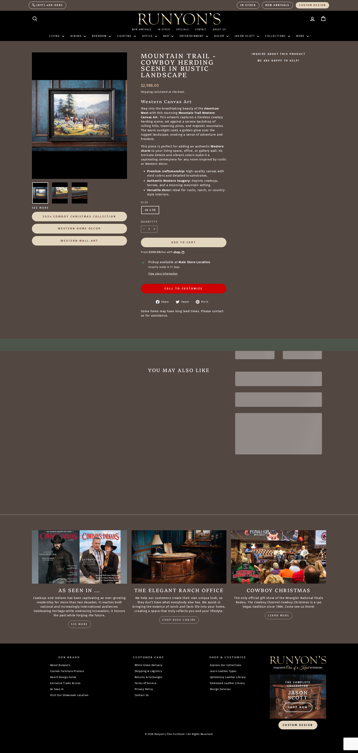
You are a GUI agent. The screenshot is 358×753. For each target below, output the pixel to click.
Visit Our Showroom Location (69, 695)
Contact (201, 29)
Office (148, 36)
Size (145, 202)
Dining (76, 36)
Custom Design (312, 5)
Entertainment (192, 36)
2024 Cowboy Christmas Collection (79, 216)
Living (55, 36)
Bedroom (100, 36)
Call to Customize (183, 288)
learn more (278, 615)
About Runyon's (60, 665)
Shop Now (298, 707)
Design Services (220, 689)
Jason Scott (245, 36)
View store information (163, 273)
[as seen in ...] (79, 557)
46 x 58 (150, 210)
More (301, 36)
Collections (276, 36)
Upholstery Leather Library (228, 677)
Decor (219, 36)
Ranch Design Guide (63, 677)
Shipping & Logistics (148, 671)
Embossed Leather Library (227, 683)
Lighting (125, 36)
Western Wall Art (79, 240)
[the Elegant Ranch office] (179, 557)
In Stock (248, 5)
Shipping (147, 91)
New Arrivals (277, 5)
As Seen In (57, 689)
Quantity (149, 221)
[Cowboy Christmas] (278, 557)
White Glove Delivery (148, 665)
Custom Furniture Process (67, 671)
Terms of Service (146, 683)
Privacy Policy (144, 689)
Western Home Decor (79, 228)
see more (79, 624)
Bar (166, 36)
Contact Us (142, 695)
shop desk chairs (179, 619)
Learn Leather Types (223, 671)
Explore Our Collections (225, 665)
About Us (219, 29)
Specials (182, 29)
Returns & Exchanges (148, 677)
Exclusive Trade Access (65, 683)
